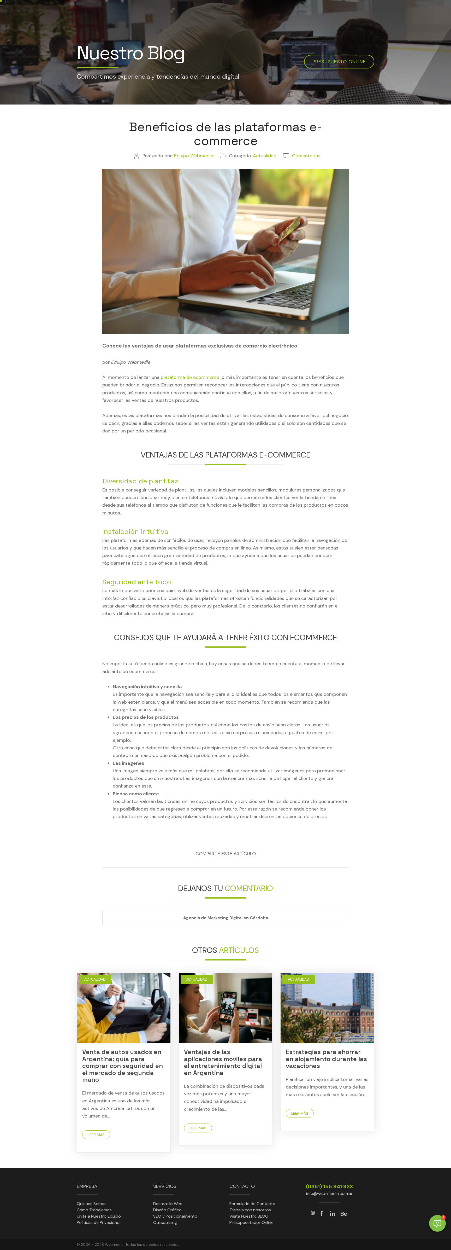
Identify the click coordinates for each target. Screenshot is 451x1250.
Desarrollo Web (167, 1203)
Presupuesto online (339, 62)
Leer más (96, 1134)
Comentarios (306, 156)
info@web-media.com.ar (329, 1193)
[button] (437, 1223)
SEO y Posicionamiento (175, 1216)
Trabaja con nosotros (250, 1210)
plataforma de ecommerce (190, 377)
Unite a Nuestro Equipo (99, 1216)
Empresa (87, 1186)
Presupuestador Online (251, 1222)
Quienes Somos (91, 1203)
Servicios (164, 1186)
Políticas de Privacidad (98, 1222)
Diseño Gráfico (167, 1210)
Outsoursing (165, 1222)
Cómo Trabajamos (94, 1210)
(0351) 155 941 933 (329, 1186)
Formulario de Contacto (252, 1203)
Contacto (242, 1186)
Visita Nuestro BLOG (248, 1216)
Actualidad (95, 979)
